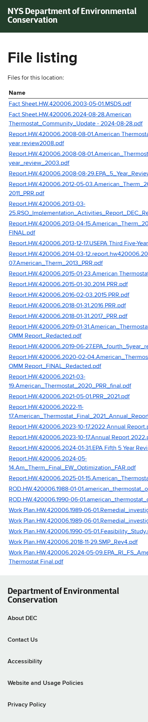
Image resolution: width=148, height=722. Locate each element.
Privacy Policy (27, 705)
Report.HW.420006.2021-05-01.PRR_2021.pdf (69, 397)
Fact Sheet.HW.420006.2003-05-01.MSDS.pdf (70, 104)
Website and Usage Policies (45, 683)
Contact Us (23, 640)
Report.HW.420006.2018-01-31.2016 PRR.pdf (67, 306)
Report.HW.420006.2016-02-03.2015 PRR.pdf (69, 295)
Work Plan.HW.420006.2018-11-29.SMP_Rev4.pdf (73, 542)
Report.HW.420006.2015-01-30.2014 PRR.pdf (68, 285)
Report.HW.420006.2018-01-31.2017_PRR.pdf (68, 316)
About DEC (22, 619)
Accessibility (25, 662)
